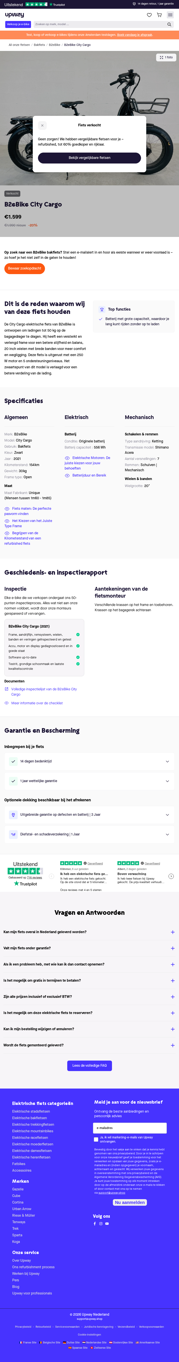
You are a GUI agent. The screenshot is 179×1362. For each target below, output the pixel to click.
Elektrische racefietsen (30, 1138)
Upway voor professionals (32, 1293)
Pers (15, 1280)
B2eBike (54, 45)
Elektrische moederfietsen (32, 1144)
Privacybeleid (23, 1327)
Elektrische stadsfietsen (31, 1111)
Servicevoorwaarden (67, 1327)
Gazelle (18, 1189)
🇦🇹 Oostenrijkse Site (121, 1342)
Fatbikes (18, 1164)
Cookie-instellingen (89, 1335)
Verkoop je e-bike (18, 24)
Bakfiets (39, 45)
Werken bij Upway (26, 1274)
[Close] (93, 3)
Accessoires (21, 1170)
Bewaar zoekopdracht (24, 268)
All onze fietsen (19, 45)
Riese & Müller (23, 1216)
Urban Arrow (21, 1209)
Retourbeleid (43, 1327)
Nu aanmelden (130, 1202)
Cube (16, 1196)
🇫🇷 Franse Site (27, 1342)
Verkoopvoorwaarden (151, 1327)
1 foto (169, 57)
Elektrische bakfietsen (29, 1118)
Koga (16, 1242)
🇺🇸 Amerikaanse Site (148, 1342)
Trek (15, 1229)
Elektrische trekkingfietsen (33, 1125)
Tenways (18, 1222)
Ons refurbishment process (33, 1267)
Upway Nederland (95, 1315)
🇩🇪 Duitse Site (71, 1342)
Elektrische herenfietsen (31, 1157)
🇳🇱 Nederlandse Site (94, 1342)
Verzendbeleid (126, 1327)
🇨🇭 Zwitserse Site (100, 1348)
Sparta (17, 1235)
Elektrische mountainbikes (32, 1131)
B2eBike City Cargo (77, 45)
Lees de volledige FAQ (89, 1066)
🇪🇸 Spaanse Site (78, 1348)
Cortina (17, 1202)
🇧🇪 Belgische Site (49, 1342)
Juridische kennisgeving (98, 1327)
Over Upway (21, 1261)
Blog (15, 1287)
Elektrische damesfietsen (32, 1151)
